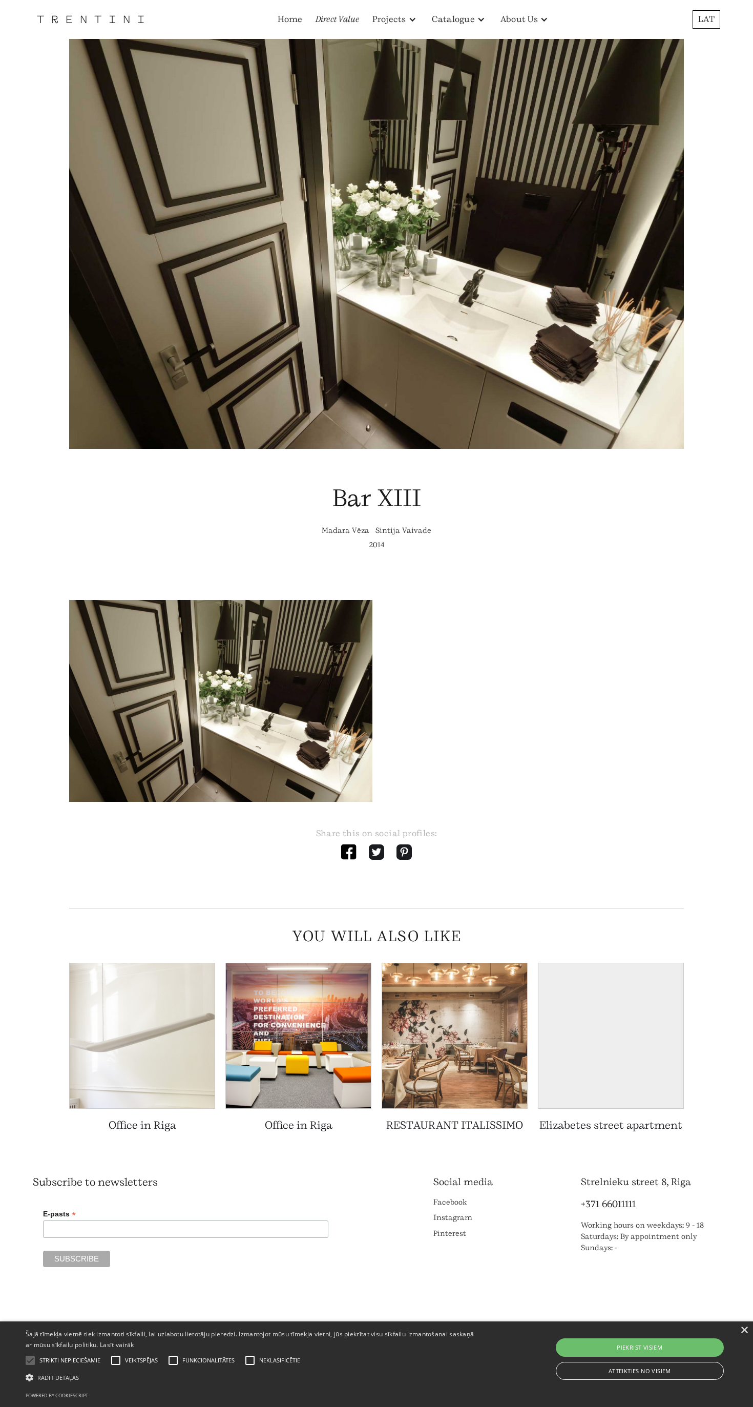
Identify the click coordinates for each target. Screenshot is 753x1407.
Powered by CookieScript (57, 1395)
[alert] (376, 1364)
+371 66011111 (608, 1204)
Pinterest (449, 1233)
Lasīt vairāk (117, 1344)
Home (290, 19)
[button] (394, 19)
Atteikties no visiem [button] (640, 1371)
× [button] (744, 1330)
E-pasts (59, 1214)
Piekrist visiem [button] (639, 1347)
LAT (706, 19)
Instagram (452, 1217)
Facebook (450, 1202)
